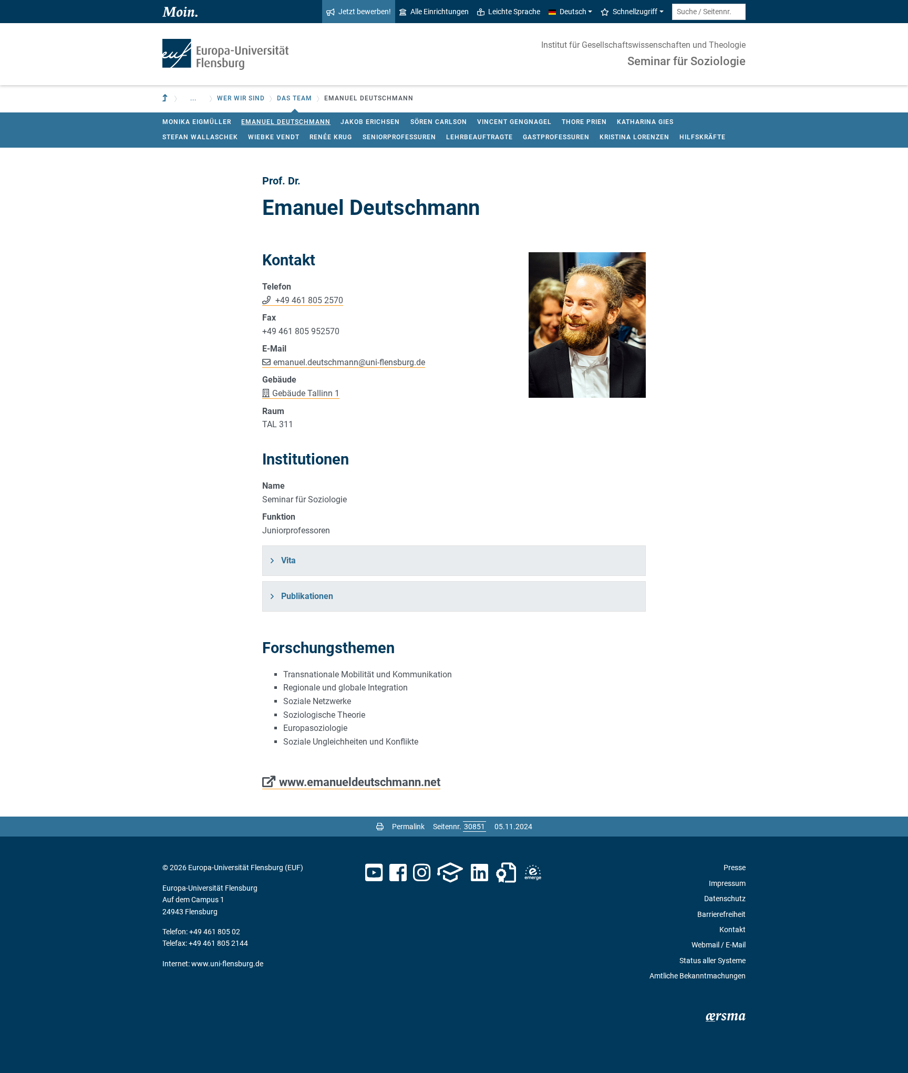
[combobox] (709, 12)
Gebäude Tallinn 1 (305, 393)
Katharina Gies (645, 122)
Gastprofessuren (556, 137)
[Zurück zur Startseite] (225, 54)
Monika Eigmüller (196, 122)
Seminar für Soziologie (686, 61)
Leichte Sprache (514, 11)
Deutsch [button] (573, 11)
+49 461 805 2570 (308, 300)
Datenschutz (725, 898)
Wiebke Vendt (274, 137)
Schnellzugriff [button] (635, 11)
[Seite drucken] (380, 826)
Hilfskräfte (702, 137)
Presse (735, 867)
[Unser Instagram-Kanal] (421, 873)
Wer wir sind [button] (241, 98)
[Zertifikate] (506, 873)
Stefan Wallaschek (200, 137)
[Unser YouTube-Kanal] (374, 873)
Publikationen (307, 596)
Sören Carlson (438, 122)
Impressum (727, 883)
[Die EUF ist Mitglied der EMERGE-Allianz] (533, 873)
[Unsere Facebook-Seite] (398, 873)
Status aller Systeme (712, 960)
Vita (288, 560)
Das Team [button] (294, 98)
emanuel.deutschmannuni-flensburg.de (349, 362)
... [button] (193, 98)
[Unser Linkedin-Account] (480, 873)
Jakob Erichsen (370, 122)
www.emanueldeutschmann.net (359, 782)
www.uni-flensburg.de (227, 963)
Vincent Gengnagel (514, 122)
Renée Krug (330, 137)
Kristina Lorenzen (634, 137)
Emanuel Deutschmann (286, 122)
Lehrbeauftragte (479, 137)
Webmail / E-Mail (719, 945)
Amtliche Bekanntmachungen (697, 976)
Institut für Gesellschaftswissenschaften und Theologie (643, 45)
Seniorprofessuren (399, 137)
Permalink (408, 826)
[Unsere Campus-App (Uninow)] (450, 873)
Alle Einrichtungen (439, 11)
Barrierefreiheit (721, 914)
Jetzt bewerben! (364, 11)
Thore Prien (584, 122)
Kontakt (732, 929)
